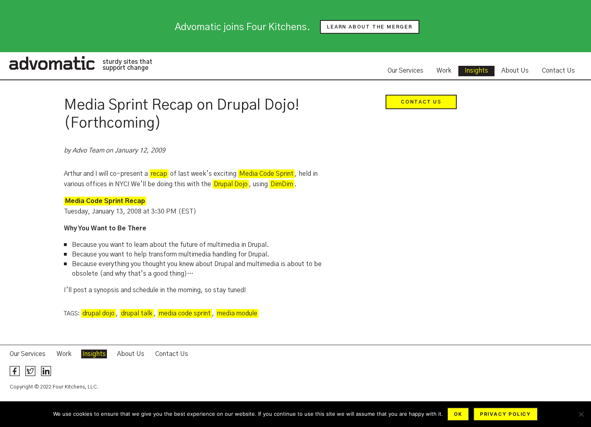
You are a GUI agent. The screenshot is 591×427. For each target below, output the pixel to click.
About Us (515, 70)
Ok (458, 414)
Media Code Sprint (266, 174)
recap (159, 174)
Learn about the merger (369, 26)
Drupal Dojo (231, 184)
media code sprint (185, 313)
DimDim (282, 184)
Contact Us (558, 70)
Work (444, 70)
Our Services (405, 70)
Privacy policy (505, 414)
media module (237, 313)
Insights (476, 70)
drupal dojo (98, 313)
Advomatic (52, 63)
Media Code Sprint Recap (105, 201)
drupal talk (136, 313)
